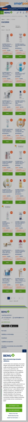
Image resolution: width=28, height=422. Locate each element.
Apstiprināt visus (14, 405)
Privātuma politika (13, 415)
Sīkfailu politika (13, 413)
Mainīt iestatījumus (12, 417)
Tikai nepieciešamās (14, 410)
